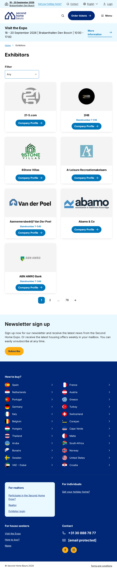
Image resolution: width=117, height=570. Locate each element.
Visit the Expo (13, 533)
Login (110, 4)
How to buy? (12, 539)
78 (68, 300)
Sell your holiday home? (50, 4)
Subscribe (14, 351)
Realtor (13, 505)
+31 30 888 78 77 (82, 533)
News (8, 545)
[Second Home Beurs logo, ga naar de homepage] (16, 15)
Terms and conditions (101, 566)
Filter (8, 66)
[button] (91, 4)
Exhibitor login (17, 511)
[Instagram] (74, 550)
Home (8, 45)
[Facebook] (65, 550)
